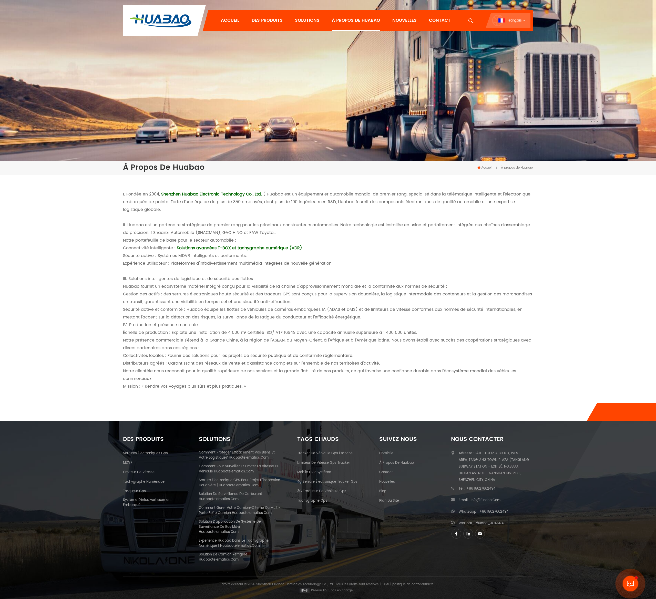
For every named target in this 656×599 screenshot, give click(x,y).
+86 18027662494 (480, 488)
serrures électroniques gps (145, 453)
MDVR (127, 463)
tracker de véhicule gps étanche (325, 453)
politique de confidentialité (412, 584)
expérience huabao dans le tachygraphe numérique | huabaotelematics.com (234, 543)
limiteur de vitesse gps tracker (323, 463)
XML (386, 584)
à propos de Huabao (396, 463)
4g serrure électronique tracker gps (327, 481)
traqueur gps (134, 491)
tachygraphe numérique (144, 481)
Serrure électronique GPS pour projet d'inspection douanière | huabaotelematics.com (239, 483)
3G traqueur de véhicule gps (321, 491)
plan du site (389, 500)
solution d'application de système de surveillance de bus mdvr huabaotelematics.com (230, 527)
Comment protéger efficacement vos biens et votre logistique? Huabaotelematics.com (237, 455)
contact (386, 472)
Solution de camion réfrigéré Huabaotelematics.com (223, 557)
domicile (386, 453)
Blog (382, 491)
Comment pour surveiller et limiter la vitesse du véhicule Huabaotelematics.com (239, 469)
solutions (307, 20)
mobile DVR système (314, 472)
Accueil (230, 20)
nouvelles (404, 20)
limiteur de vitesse (139, 472)
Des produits (267, 20)
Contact (439, 20)
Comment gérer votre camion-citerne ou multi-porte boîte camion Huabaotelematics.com (239, 510)
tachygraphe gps (312, 500)
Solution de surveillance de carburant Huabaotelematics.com (230, 497)
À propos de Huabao (356, 20)
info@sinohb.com (485, 500)
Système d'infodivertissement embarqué (147, 503)
